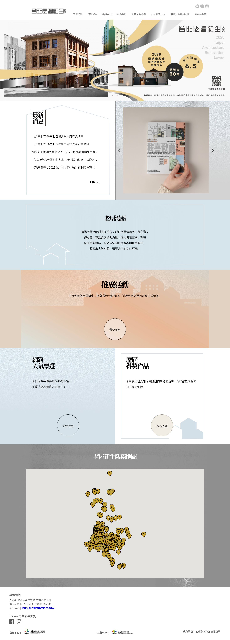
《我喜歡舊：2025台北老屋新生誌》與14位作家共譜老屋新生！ (65, 167)
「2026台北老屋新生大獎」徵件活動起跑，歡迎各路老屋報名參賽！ (65, 159)
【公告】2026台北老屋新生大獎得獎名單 (57, 136)
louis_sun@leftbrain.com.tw (38, 608)
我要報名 (115, 330)
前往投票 (68, 426)
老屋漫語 (77, 14)
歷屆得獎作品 (158, 14)
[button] (97, 491)
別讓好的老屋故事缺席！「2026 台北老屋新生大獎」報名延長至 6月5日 (65, 151)
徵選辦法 (107, 14)
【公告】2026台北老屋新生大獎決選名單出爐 (60, 144)
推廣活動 (122, 14)
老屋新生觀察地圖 (180, 14)
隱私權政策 (201, 14)
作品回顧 (162, 426)
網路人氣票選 (139, 14)
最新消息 (92, 14)
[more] (94, 182)
